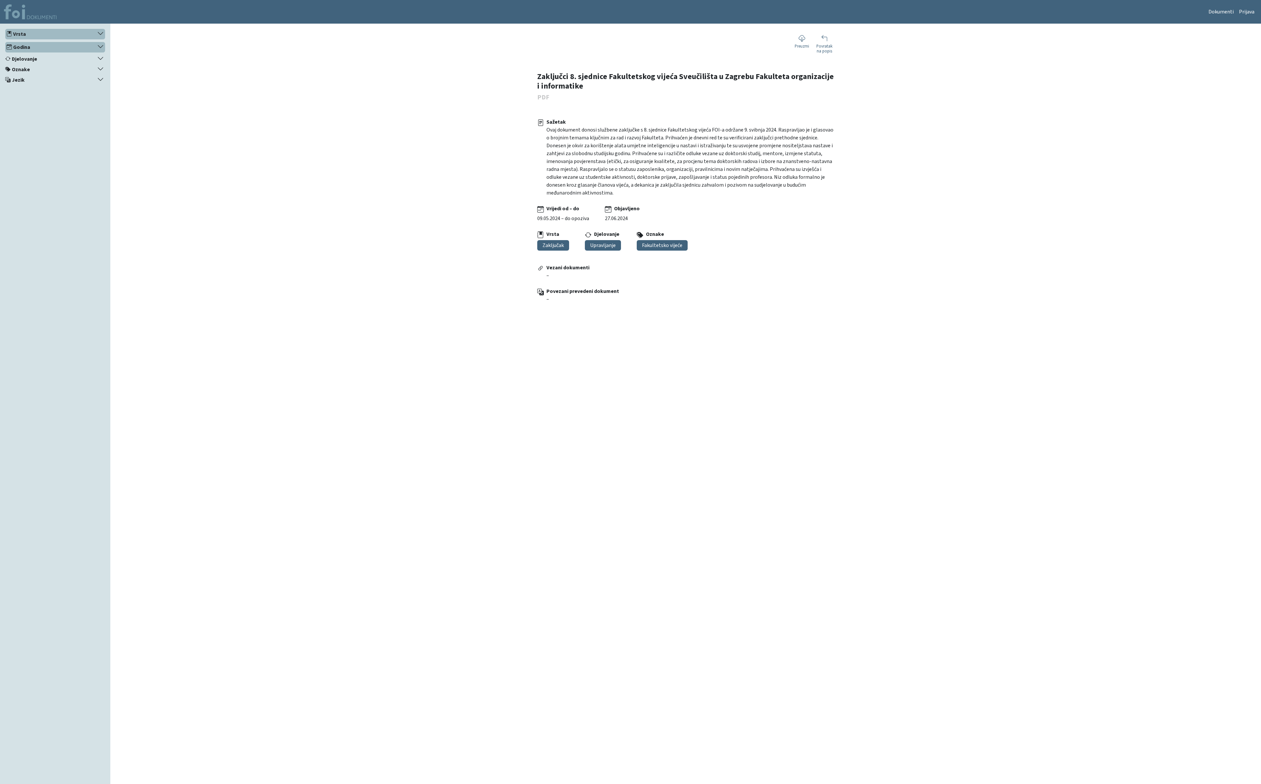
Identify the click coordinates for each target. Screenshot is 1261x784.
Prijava (1246, 11)
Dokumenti (1221, 11)
